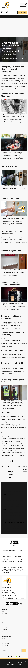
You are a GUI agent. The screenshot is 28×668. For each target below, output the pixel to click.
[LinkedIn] (12, 461)
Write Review (5, 645)
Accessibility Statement (16, 664)
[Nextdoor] (16, 656)
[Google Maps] (13, 656)
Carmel (11, 555)
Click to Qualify (20, 16)
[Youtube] (9, 656)
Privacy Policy (5, 662)
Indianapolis (17, 566)
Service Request (5, 643)
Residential (11, 58)
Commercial (16, 522)
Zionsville (17, 551)
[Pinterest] (21, 656)
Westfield (4, 556)
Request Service (22, 12)
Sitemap (24, 661)
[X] (11, 461)
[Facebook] (9, 461)
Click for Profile (14, 545)
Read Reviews (5, 638)
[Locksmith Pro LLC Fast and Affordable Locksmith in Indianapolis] (5, 5)
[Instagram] (18, 656)
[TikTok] (19, 656)
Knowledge (4, 641)
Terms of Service (12, 662)
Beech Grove (12, 566)
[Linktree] (22, 656)
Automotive (10, 522)
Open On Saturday (8, 519)
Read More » (20, 500)
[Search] (24, 650)
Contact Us (4, 613)
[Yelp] (11, 656)
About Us (4, 611)
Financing (4, 618)
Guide (16, 58)
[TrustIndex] (14, 656)
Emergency (21, 522)
